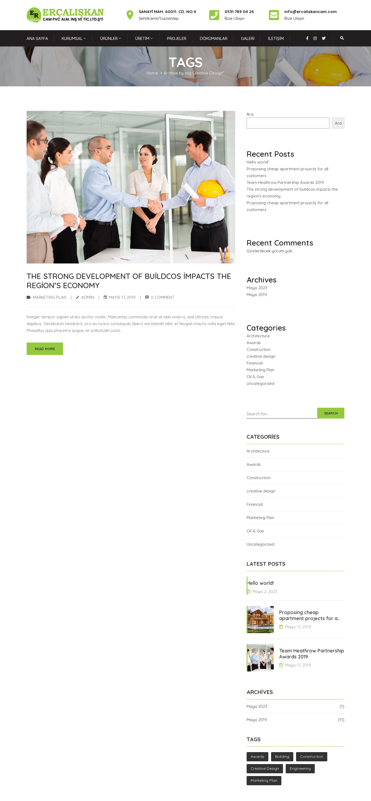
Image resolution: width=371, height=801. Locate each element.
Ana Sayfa (37, 38)
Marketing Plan (49, 297)
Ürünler (109, 38)
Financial (255, 363)
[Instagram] (315, 38)
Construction (259, 349)
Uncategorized (260, 383)
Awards (254, 342)
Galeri (247, 38)
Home (152, 73)
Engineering (300, 768)
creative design (261, 356)
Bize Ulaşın (294, 18)
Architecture (258, 335)
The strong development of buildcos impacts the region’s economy (129, 280)
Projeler (176, 38)
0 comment (162, 297)
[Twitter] (324, 38)
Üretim (142, 38)
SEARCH (331, 413)
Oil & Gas (255, 376)
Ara (250, 114)
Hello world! (258, 162)
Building (282, 756)
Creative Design (265, 768)
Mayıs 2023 (257, 287)
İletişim (276, 38)
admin (87, 297)
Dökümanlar (213, 38)
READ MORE (45, 349)
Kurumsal (72, 38)
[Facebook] (307, 38)
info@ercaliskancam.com (310, 11)
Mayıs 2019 (257, 294)
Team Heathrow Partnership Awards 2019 (285, 182)
